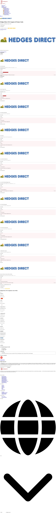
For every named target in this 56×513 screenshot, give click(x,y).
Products (1, 29)
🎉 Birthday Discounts (6, 12)
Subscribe (9, 367)
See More (2, 345)
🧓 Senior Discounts (5, 8)
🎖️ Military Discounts (6, 9)
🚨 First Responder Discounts (7, 13)
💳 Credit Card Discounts (6, 11)
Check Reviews (4, 29)
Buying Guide (3, 5)
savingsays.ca (4, 512)
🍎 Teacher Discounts (6, 10)
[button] (28, 456)
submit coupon (2, 351)
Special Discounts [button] (4, 7)
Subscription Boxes (4, 6)
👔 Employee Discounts (6, 14)
